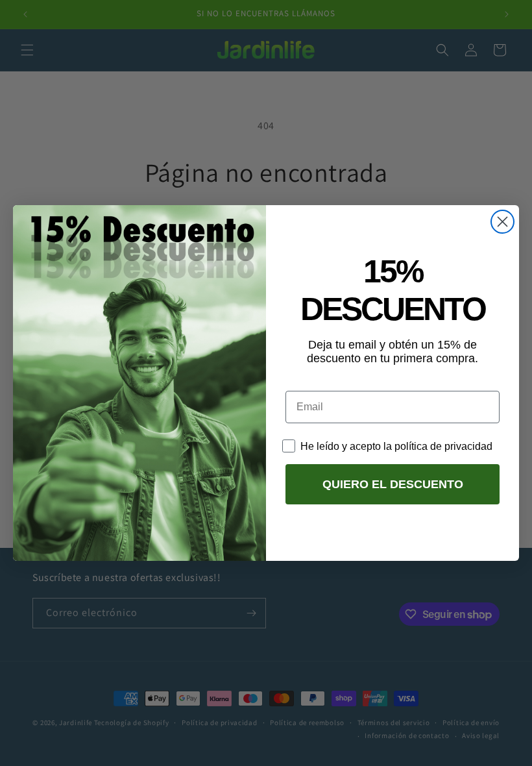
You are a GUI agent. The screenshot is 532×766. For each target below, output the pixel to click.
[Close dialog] (502, 221)
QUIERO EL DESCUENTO (392, 484)
